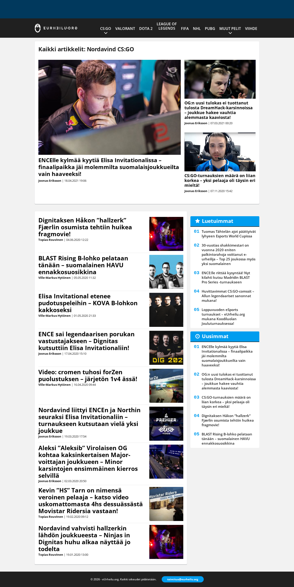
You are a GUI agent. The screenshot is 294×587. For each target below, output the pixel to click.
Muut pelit (230, 28)
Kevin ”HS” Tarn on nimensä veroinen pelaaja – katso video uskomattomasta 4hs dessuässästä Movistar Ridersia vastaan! (90, 500)
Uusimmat (215, 336)
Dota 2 (146, 28)
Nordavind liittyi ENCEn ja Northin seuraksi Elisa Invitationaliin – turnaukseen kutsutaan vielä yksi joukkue (89, 420)
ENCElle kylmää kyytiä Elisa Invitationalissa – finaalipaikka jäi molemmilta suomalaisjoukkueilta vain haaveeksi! (108, 167)
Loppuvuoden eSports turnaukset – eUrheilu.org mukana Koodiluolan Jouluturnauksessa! (223, 316)
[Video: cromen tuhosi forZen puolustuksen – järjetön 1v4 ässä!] (166, 386)
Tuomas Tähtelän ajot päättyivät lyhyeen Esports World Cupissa (229, 233)
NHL (197, 28)
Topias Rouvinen (50, 240)
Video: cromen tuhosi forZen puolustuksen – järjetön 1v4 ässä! (87, 375)
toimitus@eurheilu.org (182, 579)
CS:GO (105, 28)
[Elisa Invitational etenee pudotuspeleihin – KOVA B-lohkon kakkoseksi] (166, 310)
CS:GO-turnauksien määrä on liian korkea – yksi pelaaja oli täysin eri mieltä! (219, 180)
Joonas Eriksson (49, 180)
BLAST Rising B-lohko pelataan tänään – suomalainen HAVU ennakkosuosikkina (83, 265)
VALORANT (125, 28)
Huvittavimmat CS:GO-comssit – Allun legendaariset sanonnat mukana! (228, 296)
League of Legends (167, 26)
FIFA (185, 28)
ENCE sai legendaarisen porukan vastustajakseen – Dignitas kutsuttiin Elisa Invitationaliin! (86, 341)
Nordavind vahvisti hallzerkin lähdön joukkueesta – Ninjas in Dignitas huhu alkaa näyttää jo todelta (84, 538)
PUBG (210, 28)
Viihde (251, 28)
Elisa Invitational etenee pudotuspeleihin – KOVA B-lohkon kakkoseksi (88, 303)
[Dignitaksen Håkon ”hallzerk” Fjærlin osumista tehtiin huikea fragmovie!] (166, 234)
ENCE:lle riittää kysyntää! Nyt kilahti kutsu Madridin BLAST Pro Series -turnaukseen (226, 277)
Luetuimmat (217, 220)
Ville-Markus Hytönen (54, 278)
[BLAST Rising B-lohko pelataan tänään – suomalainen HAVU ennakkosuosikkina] (166, 272)
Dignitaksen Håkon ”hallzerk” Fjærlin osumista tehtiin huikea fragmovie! (85, 227)
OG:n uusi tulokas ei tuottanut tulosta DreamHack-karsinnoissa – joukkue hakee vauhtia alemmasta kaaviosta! (218, 110)
